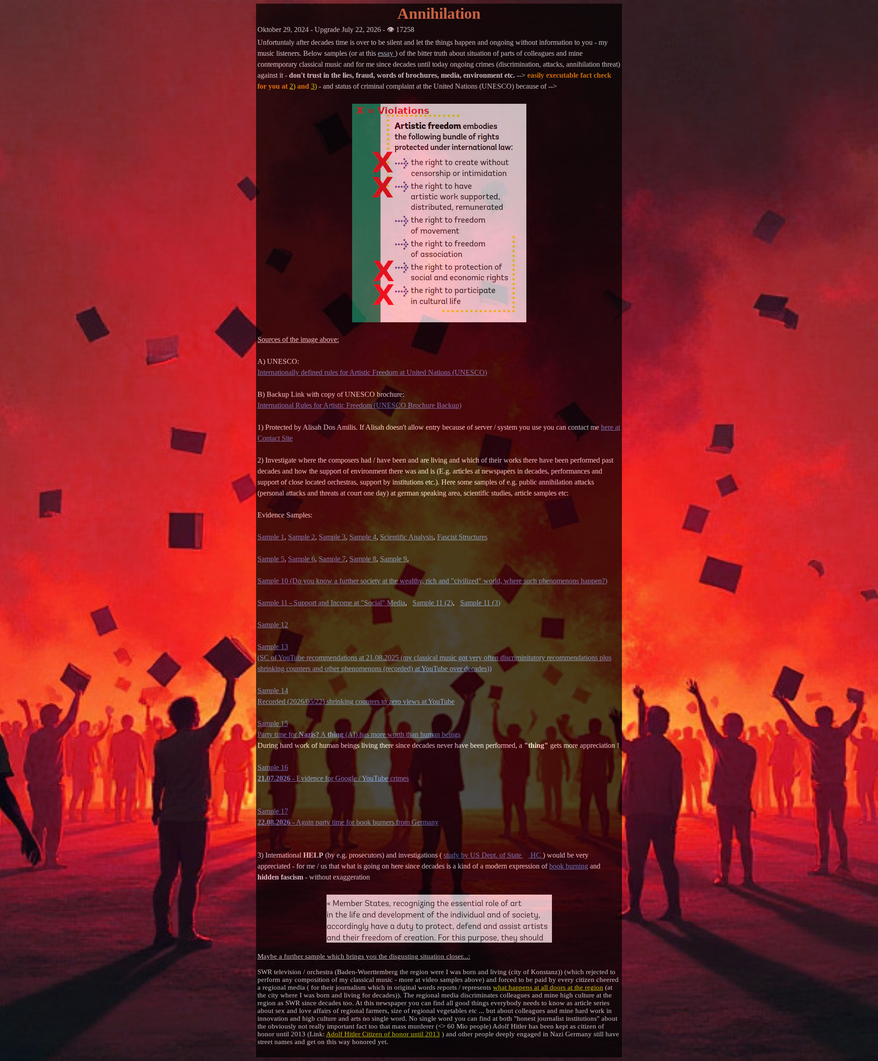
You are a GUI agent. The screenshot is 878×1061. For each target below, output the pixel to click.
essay (386, 53)
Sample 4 (362, 537)
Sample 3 (332, 537)
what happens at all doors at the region (548, 987)
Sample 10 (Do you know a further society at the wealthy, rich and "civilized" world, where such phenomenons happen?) (432, 581)
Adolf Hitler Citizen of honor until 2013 (383, 1034)
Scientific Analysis (407, 537)
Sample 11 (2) (432, 603)
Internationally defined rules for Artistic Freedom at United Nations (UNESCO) (372, 372)
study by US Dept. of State (483, 855)
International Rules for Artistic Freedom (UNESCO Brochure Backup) (359, 405)
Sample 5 (270, 559)
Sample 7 (332, 559)
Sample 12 (272, 625)
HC (536, 855)
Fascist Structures (462, 537)
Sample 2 (301, 537)
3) (314, 86)
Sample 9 (393, 559)
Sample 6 (301, 559)
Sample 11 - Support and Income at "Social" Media (331, 603)
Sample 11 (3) (480, 603)
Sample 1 (270, 537)
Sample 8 (362, 559)
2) (292, 86)
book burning (568, 866)
